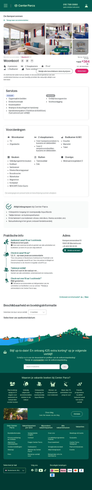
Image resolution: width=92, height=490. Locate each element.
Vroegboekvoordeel (55, 447)
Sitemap (11, 450)
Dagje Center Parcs (35, 442)
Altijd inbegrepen (54, 450)
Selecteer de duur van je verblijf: (15, 312)
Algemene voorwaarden (13, 443)
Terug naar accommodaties (17, 20)
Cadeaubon (32, 447)
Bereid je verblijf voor (34, 455)
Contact (31, 438)
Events (72, 450)
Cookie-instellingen (15, 447)
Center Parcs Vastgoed (74, 443)
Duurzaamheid (53, 442)
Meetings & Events (76, 433)
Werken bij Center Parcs (34, 450)
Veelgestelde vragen (32, 434)
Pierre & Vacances (76, 447)
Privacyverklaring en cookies (14, 438)
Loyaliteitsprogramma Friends (56, 438)
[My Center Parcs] (86, 6)
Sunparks (73, 438)
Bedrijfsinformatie (14, 433)
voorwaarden (38, 360)
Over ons (51, 433)
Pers (9, 454)
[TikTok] (45, 470)
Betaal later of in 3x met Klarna (55, 455)
